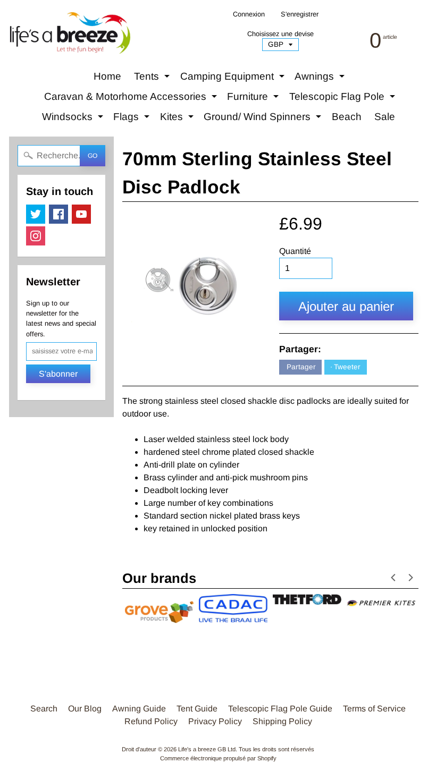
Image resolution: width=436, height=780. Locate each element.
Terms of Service (374, 708)
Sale (384, 116)
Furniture (254, 99)
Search (43, 708)
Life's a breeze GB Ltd (207, 749)
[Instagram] (35, 235)
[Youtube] (81, 214)
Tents (153, 79)
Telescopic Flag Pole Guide (280, 708)
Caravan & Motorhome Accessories (132, 99)
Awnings (321, 79)
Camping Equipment (233, 79)
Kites (178, 119)
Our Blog (85, 708)
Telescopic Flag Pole (343, 99)
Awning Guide (139, 708)
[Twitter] (35, 214)
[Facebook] (58, 214)
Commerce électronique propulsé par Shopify (218, 758)
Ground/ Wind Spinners (264, 119)
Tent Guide (197, 708)
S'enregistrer (299, 14)
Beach (347, 116)
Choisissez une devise (280, 34)
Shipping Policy (282, 721)
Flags (132, 119)
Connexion (249, 14)
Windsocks (74, 119)
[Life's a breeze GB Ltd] (69, 33)
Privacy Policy (215, 721)
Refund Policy (151, 721)
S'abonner (58, 373)
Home (107, 76)
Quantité (295, 251)
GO (92, 155)
